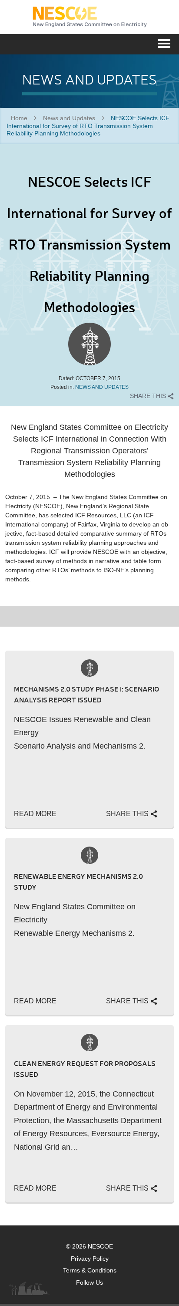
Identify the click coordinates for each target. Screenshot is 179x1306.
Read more (35, 813)
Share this (149, 395)
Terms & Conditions (89, 1270)
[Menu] (164, 42)
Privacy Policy (90, 1258)
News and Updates (69, 118)
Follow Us (89, 1282)
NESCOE (90, 17)
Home (19, 118)
